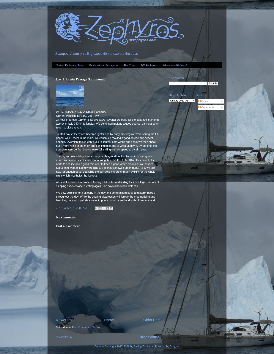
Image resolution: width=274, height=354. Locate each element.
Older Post (151, 320)
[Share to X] (104, 208)
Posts (204, 101)
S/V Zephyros (149, 65)
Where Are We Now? (175, 65)
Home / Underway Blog (70, 65)
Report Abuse (149, 337)
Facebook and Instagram (103, 65)
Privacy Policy (64, 337)
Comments (207, 107)
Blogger (174, 346)
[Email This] (97, 208)
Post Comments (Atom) (86, 327)
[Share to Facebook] (107, 208)
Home (109, 320)
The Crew (129, 65)
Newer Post (65, 320)
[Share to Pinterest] (111, 208)
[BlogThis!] (100, 208)
